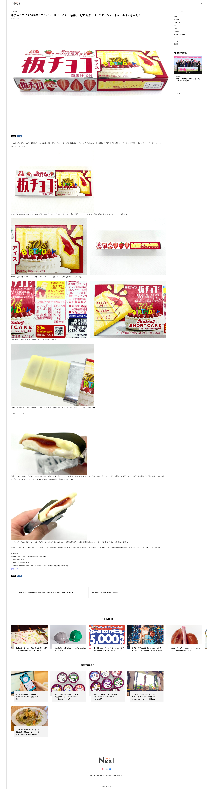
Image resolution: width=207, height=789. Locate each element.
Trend (175, 28)
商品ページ (14, 569)
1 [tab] (186, 72)
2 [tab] (188, 72)
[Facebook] (110, 769)
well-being (177, 19)
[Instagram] (103, 769)
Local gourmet (178, 41)
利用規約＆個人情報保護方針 (114, 775)
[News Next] (17, 3)
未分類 (176, 44)
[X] (107, 769)
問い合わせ (100, 775)
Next (175, 25)
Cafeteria (176, 38)
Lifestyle (176, 31)
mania (175, 16)
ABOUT (92, 775)
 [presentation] (200, 619)
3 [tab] (189, 72)
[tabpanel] (188, 69)
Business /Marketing (179, 34)
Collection (177, 22)
